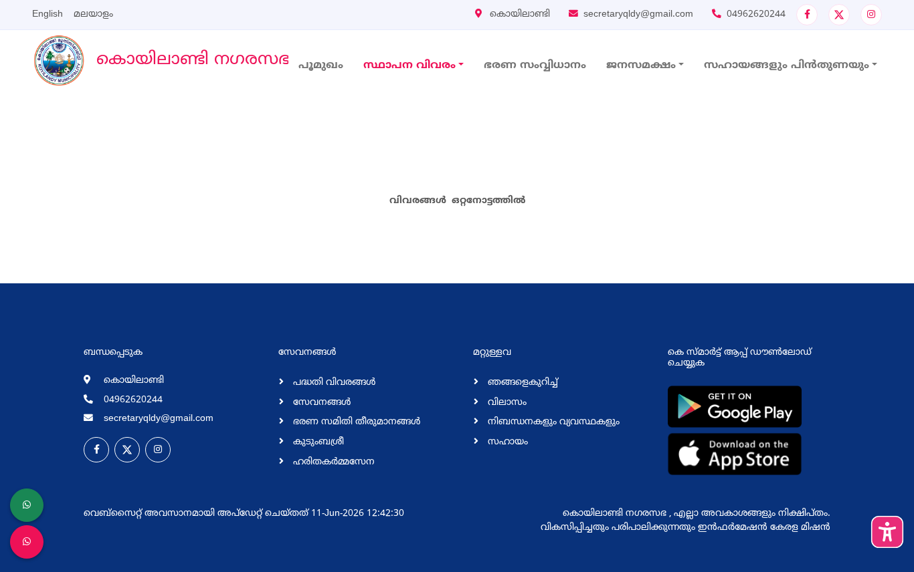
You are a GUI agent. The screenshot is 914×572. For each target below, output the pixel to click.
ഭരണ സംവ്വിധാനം (535, 65)
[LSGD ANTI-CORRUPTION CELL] (26, 505)
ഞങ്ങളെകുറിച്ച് (521, 382)
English (47, 14)
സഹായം (506, 442)
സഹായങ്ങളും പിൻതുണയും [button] (786, 65)
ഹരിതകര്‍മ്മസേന (332, 462)
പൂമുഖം (320, 65)
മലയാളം (93, 14)
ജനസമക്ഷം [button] (641, 65)
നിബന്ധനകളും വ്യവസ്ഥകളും (552, 422)
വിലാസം (506, 402)
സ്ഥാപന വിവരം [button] (409, 65)
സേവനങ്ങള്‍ (320, 402)
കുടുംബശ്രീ (317, 442)
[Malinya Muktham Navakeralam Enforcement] (26, 542)
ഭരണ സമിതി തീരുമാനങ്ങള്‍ (355, 422)
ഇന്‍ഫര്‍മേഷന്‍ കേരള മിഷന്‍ (764, 527)
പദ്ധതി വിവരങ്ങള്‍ (332, 382)
